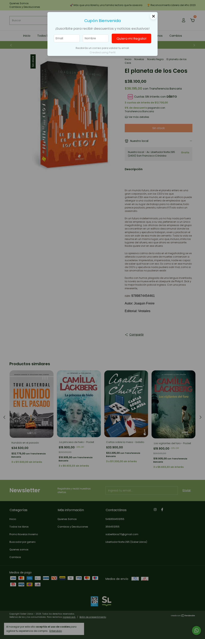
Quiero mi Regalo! (131, 38)
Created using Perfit (103, 52)
